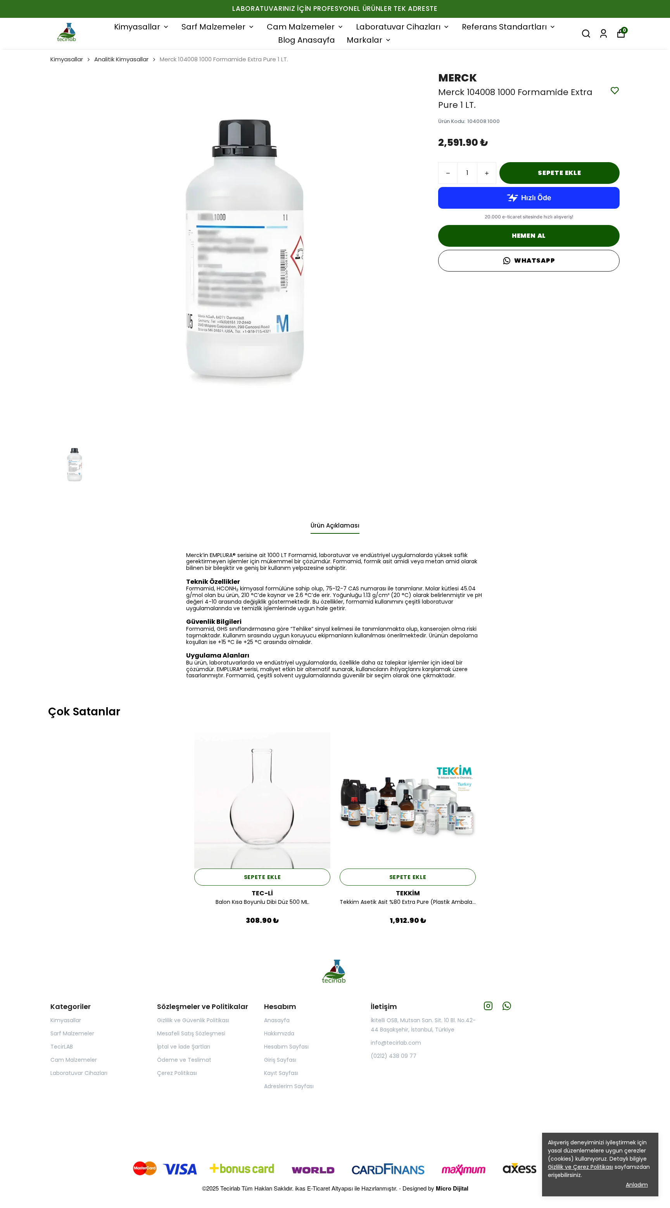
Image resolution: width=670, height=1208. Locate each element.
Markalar (364, 40)
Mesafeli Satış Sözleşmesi (191, 1033)
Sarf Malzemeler (213, 26)
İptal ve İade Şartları (183, 1047)
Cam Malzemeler (301, 26)
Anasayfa (277, 1020)
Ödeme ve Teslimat (184, 1060)
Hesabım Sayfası (286, 1047)
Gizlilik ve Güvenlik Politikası (193, 1020)
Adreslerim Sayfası (289, 1086)
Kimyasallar (137, 26)
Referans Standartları (504, 26)
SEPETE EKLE (559, 172)
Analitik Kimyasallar (121, 59)
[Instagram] (488, 1006)
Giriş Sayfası (280, 1060)
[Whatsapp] (506, 1006)
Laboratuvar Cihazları (398, 26)
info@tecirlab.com (396, 1043)
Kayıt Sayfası (281, 1073)
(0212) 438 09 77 (393, 1056)
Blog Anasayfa (306, 40)
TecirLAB (61, 1047)
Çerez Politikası (177, 1073)
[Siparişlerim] (603, 33)
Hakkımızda (279, 1033)
